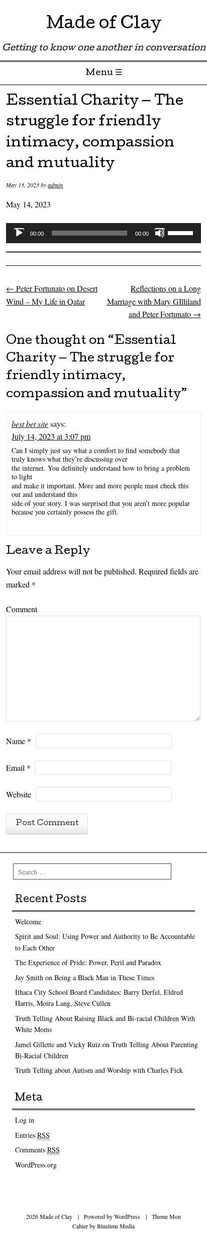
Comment (21, 609)
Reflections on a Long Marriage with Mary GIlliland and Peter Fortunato (154, 301)
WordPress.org (36, 1165)
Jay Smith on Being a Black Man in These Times (84, 977)
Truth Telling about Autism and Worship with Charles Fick (99, 1070)
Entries (32, 1135)
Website (18, 794)
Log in (24, 1120)
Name (18, 741)
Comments (37, 1149)
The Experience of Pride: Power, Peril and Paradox (88, 962)
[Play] (19, 233)
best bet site (30, 423)
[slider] (182, 232)
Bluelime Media (116, 1226)
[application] (103, 233)
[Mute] (160, 233)
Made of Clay (103, 25)
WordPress (127, 1216)
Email (18, 767)
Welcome (28, 921)
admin (55, 185)
